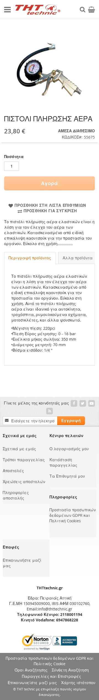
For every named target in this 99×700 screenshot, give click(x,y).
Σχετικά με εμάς (19, 448)
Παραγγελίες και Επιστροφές (51, 676)
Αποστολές (13, 470)
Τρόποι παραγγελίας (24, 459)
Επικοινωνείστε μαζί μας (32, 682)
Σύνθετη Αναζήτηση (70, 670)
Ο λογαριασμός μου (69, 448)
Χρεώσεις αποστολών (24, 481)
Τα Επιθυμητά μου (67, 476)
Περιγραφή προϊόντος (30, 257)
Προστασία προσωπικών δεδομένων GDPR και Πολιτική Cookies (73, 515)
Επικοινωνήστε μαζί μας (22, 563)
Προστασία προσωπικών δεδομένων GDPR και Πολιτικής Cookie (50, 661)
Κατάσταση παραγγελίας (63, 462)
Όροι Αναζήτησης (31, 670)
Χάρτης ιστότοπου (78, 682)
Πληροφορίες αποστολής (16, 495)
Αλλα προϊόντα (78, 257)
